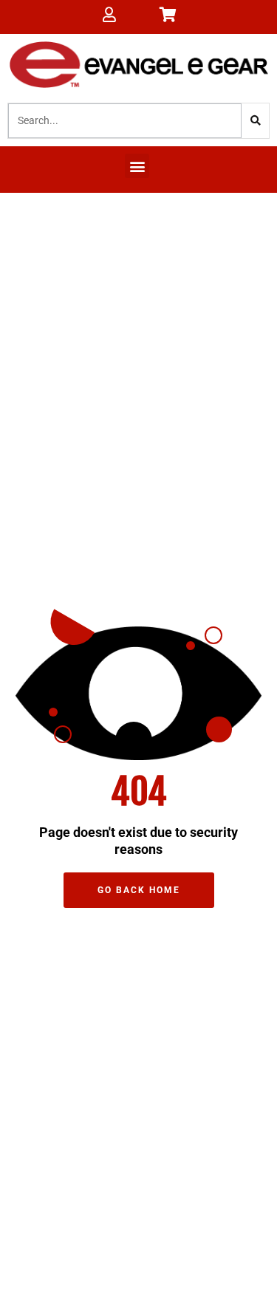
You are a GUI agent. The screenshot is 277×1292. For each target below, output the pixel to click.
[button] (137, 166)
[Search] (255, 120)
